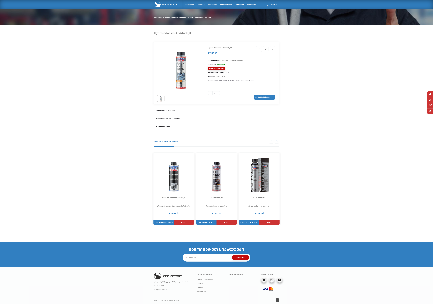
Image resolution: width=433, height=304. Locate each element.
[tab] (161, 98)
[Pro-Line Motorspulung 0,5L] (174, 175)
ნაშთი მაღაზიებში (216, 68)
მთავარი (158, 17)
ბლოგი (200, 283)
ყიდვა (184, 222)
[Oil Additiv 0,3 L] (216, 175)
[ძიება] (265, 4)
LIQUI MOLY (220, 77)
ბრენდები (213, 4)
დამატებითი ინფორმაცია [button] (168, 118)
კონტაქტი (251, 4)
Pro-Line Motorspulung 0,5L (173, 197)
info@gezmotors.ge (161, 290)
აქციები (200, 287)
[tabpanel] (181, 68)
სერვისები (201, 4)
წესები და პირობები (205, 279)
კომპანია (189, 4)
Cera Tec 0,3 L (259, 197)
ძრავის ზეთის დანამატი (176, 17)
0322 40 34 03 (159, 286)
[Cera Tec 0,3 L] (259, 175)
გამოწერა (240, 257)
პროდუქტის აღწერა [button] (165, 110)
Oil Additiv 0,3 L (216, 197)
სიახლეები (239, 4)
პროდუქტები (226, 4)
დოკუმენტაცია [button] (163, 126)
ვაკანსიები (201, 291)
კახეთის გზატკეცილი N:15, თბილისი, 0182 (171, 282)
